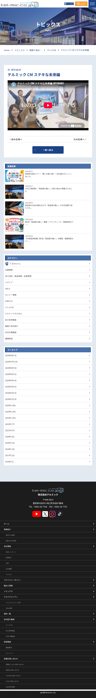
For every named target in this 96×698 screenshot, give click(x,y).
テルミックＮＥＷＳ (13, 313)
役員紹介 (9, 557)
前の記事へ (16, 139)
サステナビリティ (11, 597)
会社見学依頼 (10, 687)
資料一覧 (7, 613)
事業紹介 (7, 529)
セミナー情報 (10, 294)
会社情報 (7, 546)
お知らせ (9, 301)
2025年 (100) (10, 405)
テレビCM (9, 307)
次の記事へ (79, 139)
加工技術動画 (10, 319)
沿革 (7, 563)
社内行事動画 (10, 332)
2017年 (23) (10, 455)
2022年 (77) (10, 424)
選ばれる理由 (10, 535)
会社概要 (9, 569)
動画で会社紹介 (11, 326)
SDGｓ (8, 288)
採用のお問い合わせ (12, 670)
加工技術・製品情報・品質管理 (18, 276)
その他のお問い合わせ (13, 676)
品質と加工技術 (11, 541)
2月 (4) (10, 393)
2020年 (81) (10, 436)
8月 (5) (10, 355)
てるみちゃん (15, 263)
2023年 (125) (10, 418)
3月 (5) (10, 386)
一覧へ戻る (48, 149)
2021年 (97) (10, 430)
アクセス (9, 574)
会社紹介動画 (9, 619)
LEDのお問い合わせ (12, 681)
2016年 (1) (9, 461)
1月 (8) (10, 399)
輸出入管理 (8, 585)
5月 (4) (10, 374)
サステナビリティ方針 (13, 602)
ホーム (6, 523)
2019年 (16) (10, 443)
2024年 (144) (10, 411)
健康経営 (9, 338)
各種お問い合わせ (11, 658)
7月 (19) (11, 361)
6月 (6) (10, 368)
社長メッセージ (11, 552)
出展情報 (9, 269)
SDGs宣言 (9, 608)
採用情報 (7, 642)
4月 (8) (10, 380)
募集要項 (9, 647)
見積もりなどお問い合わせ (15, 664)
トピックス (8, 591)
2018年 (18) (10, 449)
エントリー (9, 653)
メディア (8, 282)
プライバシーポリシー (12, 580)
